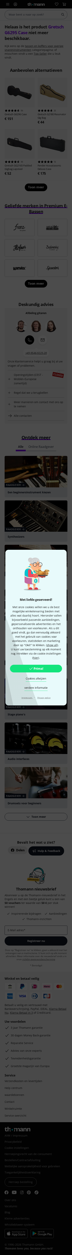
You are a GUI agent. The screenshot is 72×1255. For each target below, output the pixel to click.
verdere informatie (36, 688)
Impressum (27, 697)
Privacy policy (44, 697)
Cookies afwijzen (36, 678)
